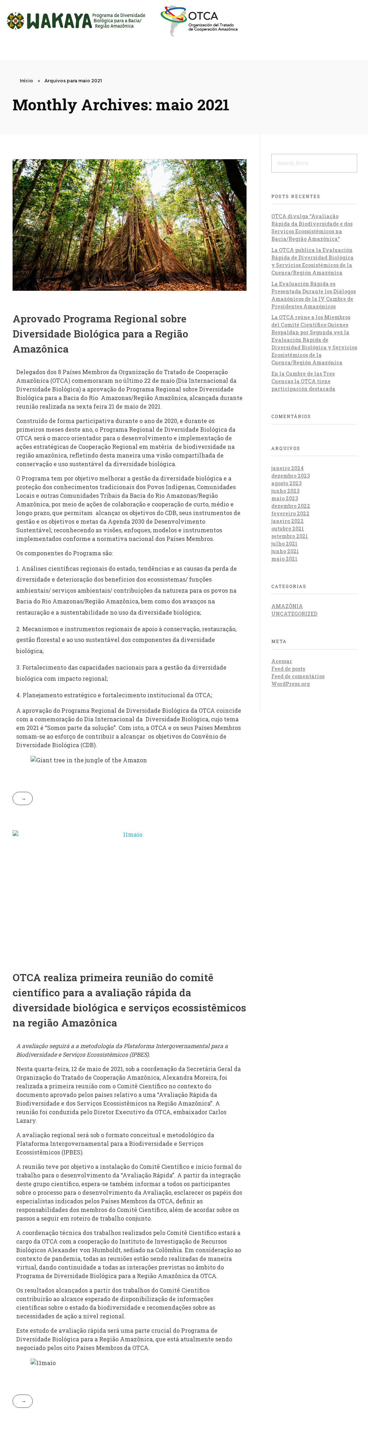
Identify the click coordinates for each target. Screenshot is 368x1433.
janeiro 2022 (287, 521)
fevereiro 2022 (290, 513)
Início (26, 80)
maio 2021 (284, 558)
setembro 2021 (289, 536)
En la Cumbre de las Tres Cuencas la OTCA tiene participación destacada (303, 381)
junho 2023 (285, 490)
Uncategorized (294, 613)
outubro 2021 (287, 528)
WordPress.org (290, 683)
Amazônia (287, 606)
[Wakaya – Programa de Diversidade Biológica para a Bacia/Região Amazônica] (121, 20)
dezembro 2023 (290, 475)
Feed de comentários (298, 676)
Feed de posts (288, 668)
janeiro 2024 (287, 468)
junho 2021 (285, 551)
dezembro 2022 (290, 505)
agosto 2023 (286, 483)
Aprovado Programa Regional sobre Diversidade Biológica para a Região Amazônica (100, 333)
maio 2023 (284, 498)
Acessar (281, 661)
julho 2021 (284, 543)
